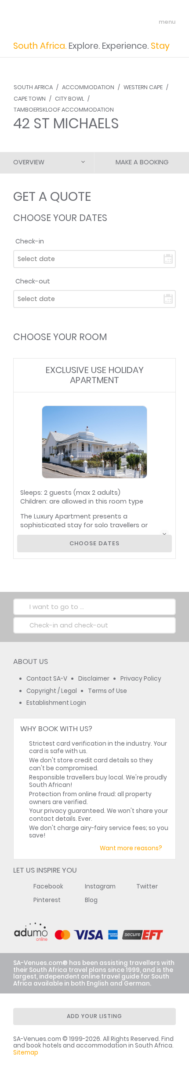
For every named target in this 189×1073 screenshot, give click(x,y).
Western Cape (143, 87)
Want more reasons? (131, 848)
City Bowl (69, 98)
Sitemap (25, 1052)
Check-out (32, 281)
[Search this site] (134, 22)
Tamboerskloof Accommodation (64, 109)
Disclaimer (93, 678)
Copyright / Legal (51, 691)
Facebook (48, 886)
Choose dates (94, 543)
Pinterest (47, 900)
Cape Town (30, 98)
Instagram (100, 886)
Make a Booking (142, 162)
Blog (91, 900)
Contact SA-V (46, 678)
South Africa (33, 87)
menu (151, 22)
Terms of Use (107, 691)
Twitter (147, 886)
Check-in (29, 241)
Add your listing (94, 1016)
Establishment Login (56, 703)
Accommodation (88, 87)
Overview (28, 162)
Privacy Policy (140, 678)
